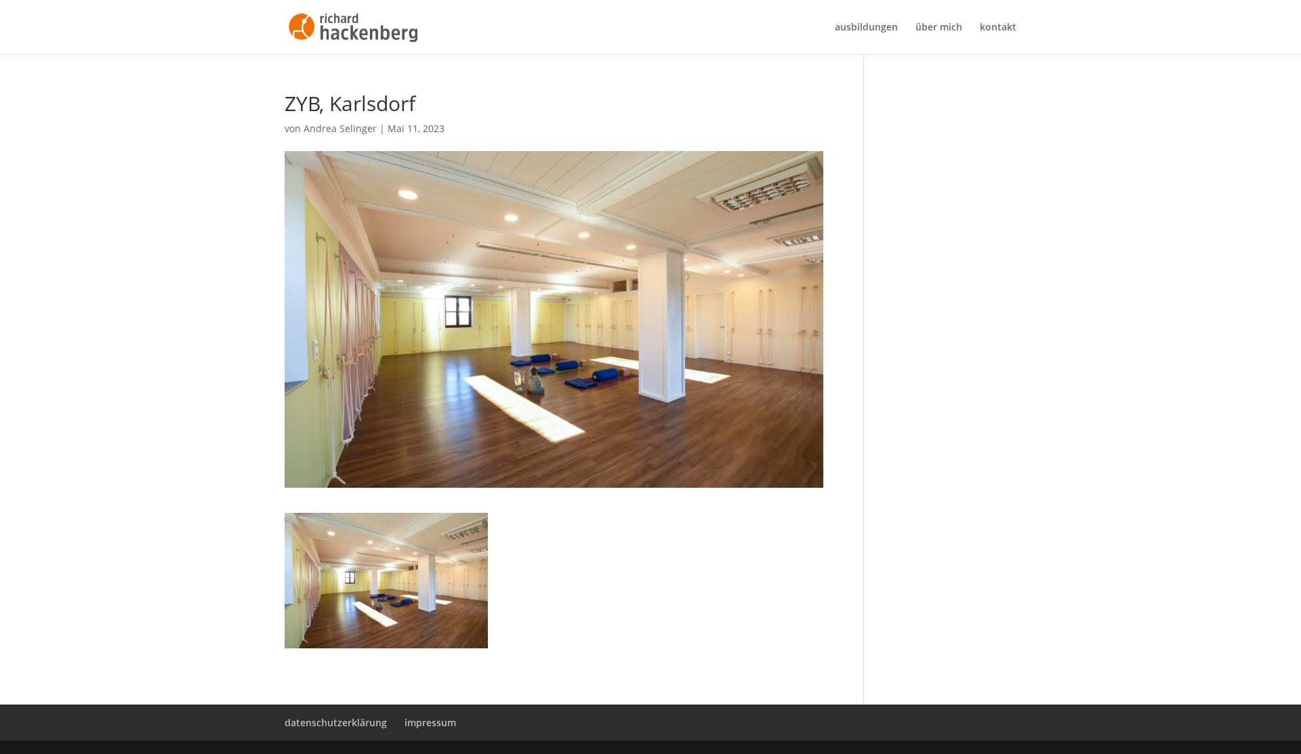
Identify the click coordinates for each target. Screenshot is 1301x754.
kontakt (998, 27)
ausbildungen (866, 27)
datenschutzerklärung (336, 722)
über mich (938, 27)
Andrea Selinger (340, 128)
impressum (430, 722)
